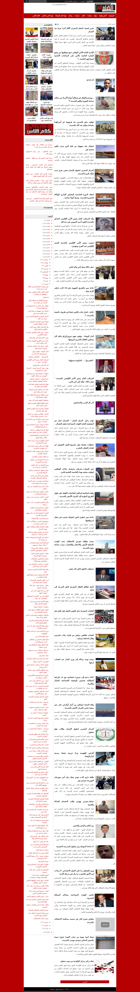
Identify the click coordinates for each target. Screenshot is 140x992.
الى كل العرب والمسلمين (84, 402)
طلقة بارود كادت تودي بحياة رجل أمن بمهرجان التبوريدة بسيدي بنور (74, 778)
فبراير (46, 925)
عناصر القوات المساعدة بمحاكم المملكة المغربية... (74, 896)
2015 (48, 254)
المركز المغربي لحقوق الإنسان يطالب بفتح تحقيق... (74, 730)
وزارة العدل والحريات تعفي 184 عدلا (37, 748)
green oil (90, 80)
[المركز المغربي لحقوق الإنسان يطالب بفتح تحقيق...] (105, 734)
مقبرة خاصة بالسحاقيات (40, 918)
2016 (48, 251)
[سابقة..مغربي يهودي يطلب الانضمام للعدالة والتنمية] (105, 807)
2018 (48, 245)
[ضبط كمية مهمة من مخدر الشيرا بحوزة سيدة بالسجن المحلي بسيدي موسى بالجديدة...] (105, 942)
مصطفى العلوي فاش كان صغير (81, 569)
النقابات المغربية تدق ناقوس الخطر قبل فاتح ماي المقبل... (74, 612)
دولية (95, 16)
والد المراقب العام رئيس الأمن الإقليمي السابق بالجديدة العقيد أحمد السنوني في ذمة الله (74, 220)
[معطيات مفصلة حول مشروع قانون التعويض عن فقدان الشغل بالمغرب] (105, 450)
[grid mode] (58, 24)
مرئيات (102, 20)
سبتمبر (45, 269)
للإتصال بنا (82, 1)
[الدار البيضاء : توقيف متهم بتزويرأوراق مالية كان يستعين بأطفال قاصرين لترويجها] (105, 342)
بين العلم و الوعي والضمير (83, 826)
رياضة (70, 16)
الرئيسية (111, 16)
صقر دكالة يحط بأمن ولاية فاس (81, 267)
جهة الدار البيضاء (61, 16)
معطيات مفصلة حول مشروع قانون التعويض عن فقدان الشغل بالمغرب (74, 446)
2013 (48, 932)
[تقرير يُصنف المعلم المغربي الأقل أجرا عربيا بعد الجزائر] (105, 34)
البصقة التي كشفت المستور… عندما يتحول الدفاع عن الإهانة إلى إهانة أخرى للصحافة (39, 167)
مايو (46, 281)
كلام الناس (36, 16)
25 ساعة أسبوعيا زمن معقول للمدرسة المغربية (75, 846)
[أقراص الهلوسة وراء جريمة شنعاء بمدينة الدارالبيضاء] (105, 758)
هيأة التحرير (90, 1)
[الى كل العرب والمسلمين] (105, 408)
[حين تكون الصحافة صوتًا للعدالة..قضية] (46, 32)
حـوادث (77, 16)
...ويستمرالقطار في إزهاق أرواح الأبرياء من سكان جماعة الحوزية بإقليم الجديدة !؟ (74, 99)
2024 (48, 226)
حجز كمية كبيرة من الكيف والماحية (37, 658)
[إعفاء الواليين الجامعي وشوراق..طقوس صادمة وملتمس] (31, 32)
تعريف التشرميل (43, 861)
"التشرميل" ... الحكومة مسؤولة (81, 360)
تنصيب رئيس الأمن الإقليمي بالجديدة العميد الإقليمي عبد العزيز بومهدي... (74, 244)
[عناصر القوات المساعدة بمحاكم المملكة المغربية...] (104, 906)
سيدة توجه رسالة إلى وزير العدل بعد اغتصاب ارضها (74, 661)
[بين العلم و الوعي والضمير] (105, 831)
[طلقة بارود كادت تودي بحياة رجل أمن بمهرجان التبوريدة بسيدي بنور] (105, 783)
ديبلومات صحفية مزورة (41, 607)
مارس (46, 922)
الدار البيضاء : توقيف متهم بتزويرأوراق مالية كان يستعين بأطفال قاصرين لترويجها (74, 338)
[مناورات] (46, 48)
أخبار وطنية (103, 16)
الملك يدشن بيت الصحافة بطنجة (38, 853)
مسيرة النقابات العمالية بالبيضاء (38, 910)
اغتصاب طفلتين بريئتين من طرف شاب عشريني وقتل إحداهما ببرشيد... (74, 636)
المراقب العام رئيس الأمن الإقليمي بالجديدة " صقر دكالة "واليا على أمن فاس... (74, 380)
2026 (48, 220)
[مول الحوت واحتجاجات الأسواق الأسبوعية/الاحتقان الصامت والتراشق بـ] (46, 95)
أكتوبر (46, 265)
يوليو (46, 275)
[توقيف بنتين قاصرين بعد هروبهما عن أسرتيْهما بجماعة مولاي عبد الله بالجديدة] (105, 127)
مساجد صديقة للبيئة (42, 850)
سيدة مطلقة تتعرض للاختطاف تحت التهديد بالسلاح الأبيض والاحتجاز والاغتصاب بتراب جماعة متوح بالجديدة (74, 544)
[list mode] (56, 24)
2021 (48, 235)
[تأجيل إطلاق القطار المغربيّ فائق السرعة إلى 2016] (105, 592)
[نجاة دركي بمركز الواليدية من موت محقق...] (104, 973)
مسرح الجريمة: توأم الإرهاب (39, 518)
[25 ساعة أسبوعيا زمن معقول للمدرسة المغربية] (105, 852)
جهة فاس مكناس (47, 16)
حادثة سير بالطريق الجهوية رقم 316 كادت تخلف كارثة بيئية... (74, 289)
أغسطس (45, 272)
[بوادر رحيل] (105, 426)
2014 (48, 257)
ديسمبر (45, 259)
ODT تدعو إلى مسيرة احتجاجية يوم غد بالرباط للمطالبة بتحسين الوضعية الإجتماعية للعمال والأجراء (74, 680)
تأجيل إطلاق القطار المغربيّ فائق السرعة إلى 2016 (74, 588)
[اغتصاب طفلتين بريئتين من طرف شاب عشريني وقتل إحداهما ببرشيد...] (105, 640)
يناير (46, 928)
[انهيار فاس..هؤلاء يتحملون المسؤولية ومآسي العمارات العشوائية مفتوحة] (46, 64)
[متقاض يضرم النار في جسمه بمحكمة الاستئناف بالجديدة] (105, 924)
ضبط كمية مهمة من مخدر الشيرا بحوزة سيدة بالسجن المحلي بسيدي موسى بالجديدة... (74, 938)
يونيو (46, 278)
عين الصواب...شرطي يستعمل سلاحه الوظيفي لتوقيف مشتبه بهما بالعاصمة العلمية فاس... (74, 470)
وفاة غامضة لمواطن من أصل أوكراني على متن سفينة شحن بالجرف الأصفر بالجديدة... (74, 706)
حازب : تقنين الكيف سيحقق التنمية (37, 896)
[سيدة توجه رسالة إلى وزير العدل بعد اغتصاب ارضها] (105, 665)
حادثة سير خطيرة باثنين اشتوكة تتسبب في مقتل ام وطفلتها (74, 518)
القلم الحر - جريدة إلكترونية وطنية (79, 989)
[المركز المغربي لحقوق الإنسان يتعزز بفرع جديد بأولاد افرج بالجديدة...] (104, 182)
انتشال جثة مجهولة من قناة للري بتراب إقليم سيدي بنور (74, 147)
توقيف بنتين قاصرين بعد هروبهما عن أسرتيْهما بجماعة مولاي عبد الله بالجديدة (74, 123)
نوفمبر (46, 262)
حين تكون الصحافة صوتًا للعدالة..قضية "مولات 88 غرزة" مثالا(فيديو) (46, 40)
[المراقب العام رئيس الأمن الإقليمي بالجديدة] (105, 384)
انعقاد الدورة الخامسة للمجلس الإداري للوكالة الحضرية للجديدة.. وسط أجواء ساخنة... (74, 196)
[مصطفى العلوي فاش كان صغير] (105, 574)
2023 (48, 229)
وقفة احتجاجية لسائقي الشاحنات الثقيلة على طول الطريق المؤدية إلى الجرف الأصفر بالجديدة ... (74, 494)
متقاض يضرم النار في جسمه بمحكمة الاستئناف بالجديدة (74, 920)
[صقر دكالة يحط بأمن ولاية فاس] (105, 272)
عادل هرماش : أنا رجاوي (40, 841)
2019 (48, 241)
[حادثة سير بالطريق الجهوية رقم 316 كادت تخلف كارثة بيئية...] (104, 299)
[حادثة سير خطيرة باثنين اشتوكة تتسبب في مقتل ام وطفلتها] (105, 523)
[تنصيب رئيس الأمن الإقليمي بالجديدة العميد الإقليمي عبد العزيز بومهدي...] (105, 248)
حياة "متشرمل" (43, 655)
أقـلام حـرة (110, 20)
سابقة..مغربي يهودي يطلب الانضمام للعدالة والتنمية (74, 803)
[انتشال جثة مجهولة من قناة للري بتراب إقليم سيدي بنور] (105, 152)
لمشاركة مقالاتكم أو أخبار (71, 1)
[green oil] (105, 85)
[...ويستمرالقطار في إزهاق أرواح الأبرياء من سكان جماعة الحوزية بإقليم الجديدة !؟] (105, 103)
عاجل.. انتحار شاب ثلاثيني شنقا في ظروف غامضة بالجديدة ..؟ (74, 313)
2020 (48, 238)
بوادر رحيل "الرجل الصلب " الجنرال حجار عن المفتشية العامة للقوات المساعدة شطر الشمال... (74, 422)
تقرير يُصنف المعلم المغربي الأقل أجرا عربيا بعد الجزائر (74, 29)
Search (26, 1)
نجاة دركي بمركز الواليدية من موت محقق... (76, 961)
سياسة (89, 16)
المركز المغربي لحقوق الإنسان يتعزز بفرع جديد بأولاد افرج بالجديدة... (74, 172)
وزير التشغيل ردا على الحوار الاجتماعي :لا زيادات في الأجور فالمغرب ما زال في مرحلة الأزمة (74, 872)
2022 (48, 232)
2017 (48, 248)
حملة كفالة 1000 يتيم (41, 636)
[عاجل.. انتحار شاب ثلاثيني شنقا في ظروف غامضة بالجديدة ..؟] (105, 317)
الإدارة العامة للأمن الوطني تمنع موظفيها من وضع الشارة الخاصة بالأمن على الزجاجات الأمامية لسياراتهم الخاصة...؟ (74, 55)
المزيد (85, 982)
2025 (48, 223)
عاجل (83, 16)
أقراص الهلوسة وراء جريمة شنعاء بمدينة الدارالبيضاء (74, 754)
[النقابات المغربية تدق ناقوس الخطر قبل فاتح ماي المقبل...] (104, 622)
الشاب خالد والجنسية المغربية (39, 745)
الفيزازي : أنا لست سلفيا (40, 661)
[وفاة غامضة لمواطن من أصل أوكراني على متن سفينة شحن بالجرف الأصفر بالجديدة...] (105, 710)
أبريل (46, 284)
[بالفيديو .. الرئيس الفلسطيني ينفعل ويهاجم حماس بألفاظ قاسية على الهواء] (46, 80)
